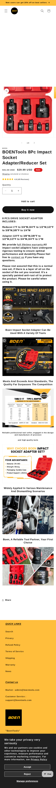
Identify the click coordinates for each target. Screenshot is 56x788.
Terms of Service (14, 651)
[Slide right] (34, 143)
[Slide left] (22, 143)
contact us (17, 257)
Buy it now (28, 210)
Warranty (10, 665)
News (8, 671)
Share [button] (8, 600)
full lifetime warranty (30, 244)
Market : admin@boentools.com (22, 690)
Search (9, 631)
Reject (27, 774)
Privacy (9, 638)
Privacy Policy (39, 759)
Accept (27, 767)
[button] (6, 11)
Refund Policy (12, 645)
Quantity (6, 185)
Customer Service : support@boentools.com (18, 698)
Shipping (6, 174)
